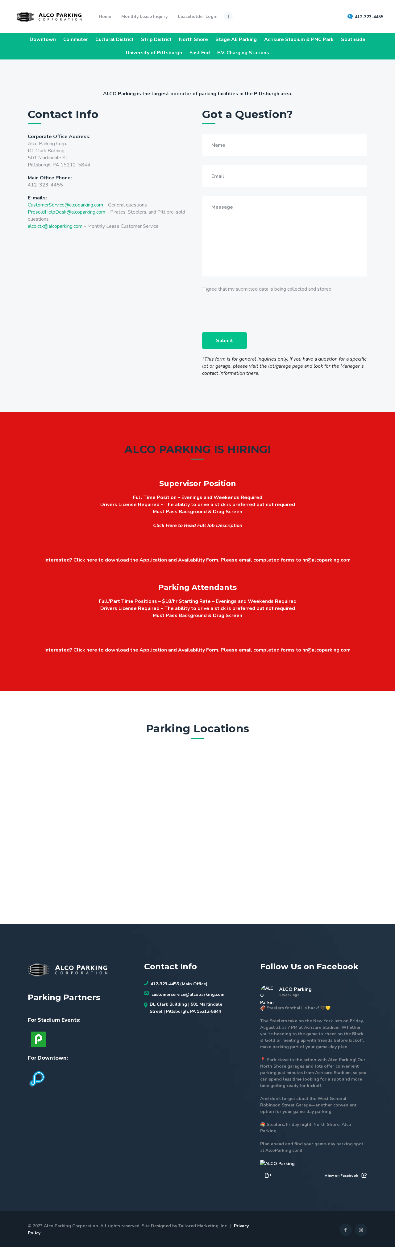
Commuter (75, 39)
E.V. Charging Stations (243, 52)
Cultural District (114, 39)
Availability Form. (198, 560)
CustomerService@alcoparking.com (65, 205)
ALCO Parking (295, 989)
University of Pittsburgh (154, 52)
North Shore (193, 39)
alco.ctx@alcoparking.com (55, 226)
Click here (85, 560)
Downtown (43, 39)
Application (153, 560)
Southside (353, 39)
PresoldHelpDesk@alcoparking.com (66, 212)
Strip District (156, 39)
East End (199, 52)
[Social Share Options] (364, 1175)
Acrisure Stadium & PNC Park (299, 39)
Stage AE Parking (236, 39)
